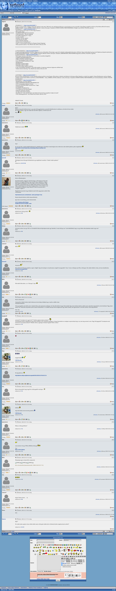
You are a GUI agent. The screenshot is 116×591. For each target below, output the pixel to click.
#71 (21, 451)
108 (113, 10)
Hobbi (12, 19)
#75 (21, 391)
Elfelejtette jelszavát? (110, 12)
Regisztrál (3, 1)
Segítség (46, 587)
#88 (24, 163)
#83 (21, 231)
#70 (21, 479)
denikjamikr (38, 10)
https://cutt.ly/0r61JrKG (29, 29)
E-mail (114, 589)
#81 (21, 270)
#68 (21, 499)
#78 (21, 324)
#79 (21, 311)
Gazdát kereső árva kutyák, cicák (23, 203)
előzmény (98, 114)
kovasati (4, 261)
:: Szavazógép (22, 1)
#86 (21, 163)
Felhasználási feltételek (13, 587)
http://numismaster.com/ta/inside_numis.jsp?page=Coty (28, 194)
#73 (21, 414)
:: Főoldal (113, 1)
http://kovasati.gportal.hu (21, 269)
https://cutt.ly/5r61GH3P (29, 25)
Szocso (4, 519)
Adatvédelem (24, 587)
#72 (21, 428)
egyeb (3, 105)
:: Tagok (17, 1)
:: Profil (7, 1)
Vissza (109, 1)
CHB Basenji (18, 360)
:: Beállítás (12, 1)
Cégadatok (3, 587)
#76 (21, 361)
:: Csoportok (29, 1)
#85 (21, 213)
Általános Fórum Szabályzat (35, 587)
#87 (23, 163)
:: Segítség (34, 1)
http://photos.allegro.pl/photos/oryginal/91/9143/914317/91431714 (31, 375)
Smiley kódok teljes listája (43, 579)
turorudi (4, 157)
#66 (21, 527)
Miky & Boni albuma (20, 449)
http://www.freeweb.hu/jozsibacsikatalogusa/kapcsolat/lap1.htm (30, 148)
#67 (23, 527)
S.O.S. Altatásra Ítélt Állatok (22, 202)
